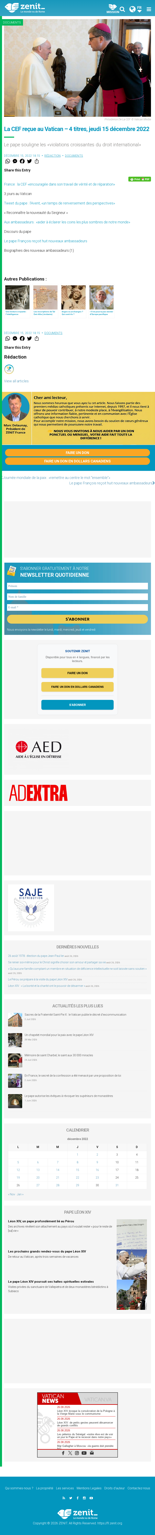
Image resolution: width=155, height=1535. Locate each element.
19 (18, 1177)
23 (97, 1177)
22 (77, 1177)
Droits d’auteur (114, 1488)
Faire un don (77, 453)
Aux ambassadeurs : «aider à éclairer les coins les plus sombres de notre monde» (67, 222)
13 (38, 1170)
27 (38, 1185)
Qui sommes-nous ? (19, 1488)
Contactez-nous (139, 1488)
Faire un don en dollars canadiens (77, 461)
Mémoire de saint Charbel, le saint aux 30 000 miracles (59, 1055)
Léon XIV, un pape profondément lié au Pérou (41, 1221)
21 (57, 1177)
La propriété (44, 1488)
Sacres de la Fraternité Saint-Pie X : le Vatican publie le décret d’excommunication (75, 1014)
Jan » (20, 1194)
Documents (12, 22)
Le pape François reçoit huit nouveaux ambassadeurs (45, 241)
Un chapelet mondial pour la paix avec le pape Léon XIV (59, 1035)
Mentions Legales (89, 1488)
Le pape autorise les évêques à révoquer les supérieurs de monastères (69, 1096)
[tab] (58, 1398)
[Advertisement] (77, 529)
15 (77, 1170)
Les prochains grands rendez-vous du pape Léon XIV (47, 1251)
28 (57, 1185)
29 (77, 1185)
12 (18, 1170)
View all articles (16, 381)
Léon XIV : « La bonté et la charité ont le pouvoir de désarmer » (46, 985)
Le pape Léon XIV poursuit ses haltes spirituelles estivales (51, 1281)
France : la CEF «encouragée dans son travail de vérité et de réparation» (59, 184)
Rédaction (52, 155)
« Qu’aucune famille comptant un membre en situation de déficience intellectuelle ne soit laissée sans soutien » (77, 968)
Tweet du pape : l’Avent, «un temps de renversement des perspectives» (59, 203)
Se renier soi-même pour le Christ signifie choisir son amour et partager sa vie (57, 962)
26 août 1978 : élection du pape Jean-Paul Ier (36, 955)
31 (117, 1185)
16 (97, 1170)
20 (38, 1177)
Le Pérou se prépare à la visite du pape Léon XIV (38, 979)
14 (57, 1170)
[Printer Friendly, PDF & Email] (139, 179)
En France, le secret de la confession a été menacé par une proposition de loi (73, 1075)
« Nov (11, 1194)
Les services (65, 1488)
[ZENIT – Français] (43, 8)
